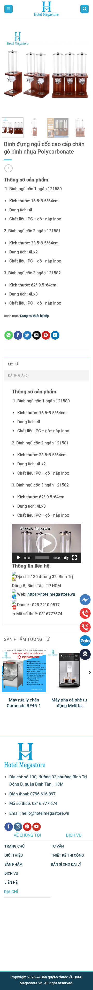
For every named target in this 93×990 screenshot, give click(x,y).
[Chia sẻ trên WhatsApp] (8, 335)
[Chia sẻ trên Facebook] (18, 335)
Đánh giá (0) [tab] (18, 375)
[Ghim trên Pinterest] (46, 335)
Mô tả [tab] (13, 364)
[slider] (42, 557)
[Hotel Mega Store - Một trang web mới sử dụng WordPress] (46, 9)
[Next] (81, 70)
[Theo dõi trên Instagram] (18, 827)
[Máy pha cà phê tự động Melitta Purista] (69, 670)
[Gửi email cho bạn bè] (36, 335)
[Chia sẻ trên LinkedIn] (55, 335)
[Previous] (12, 70)
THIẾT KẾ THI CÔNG (67, 855)
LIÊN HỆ (11, 882)
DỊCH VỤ (11, 873)
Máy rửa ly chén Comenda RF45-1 (24, 702)
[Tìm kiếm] (84, 9)
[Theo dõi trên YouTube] (36, 827)
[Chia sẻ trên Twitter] (27, 335)
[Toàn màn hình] (74, 557)
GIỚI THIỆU (13, 855)
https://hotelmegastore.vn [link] (51, 594)
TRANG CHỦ (14, 846)
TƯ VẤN (57, 846)
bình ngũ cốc (20, 323)
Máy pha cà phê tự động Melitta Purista (69, 702)
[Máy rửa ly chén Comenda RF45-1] (24, 670)
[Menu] (8, 9)
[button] (46, 543)
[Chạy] (18, 557)
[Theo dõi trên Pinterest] (27, 827)
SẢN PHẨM (13, 864)
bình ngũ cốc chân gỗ (46, 323)
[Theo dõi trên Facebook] (8, 827)
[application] (46, 543)
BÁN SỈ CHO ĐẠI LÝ (66, 864)
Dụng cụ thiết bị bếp (34, 316)
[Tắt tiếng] (66, 557)
